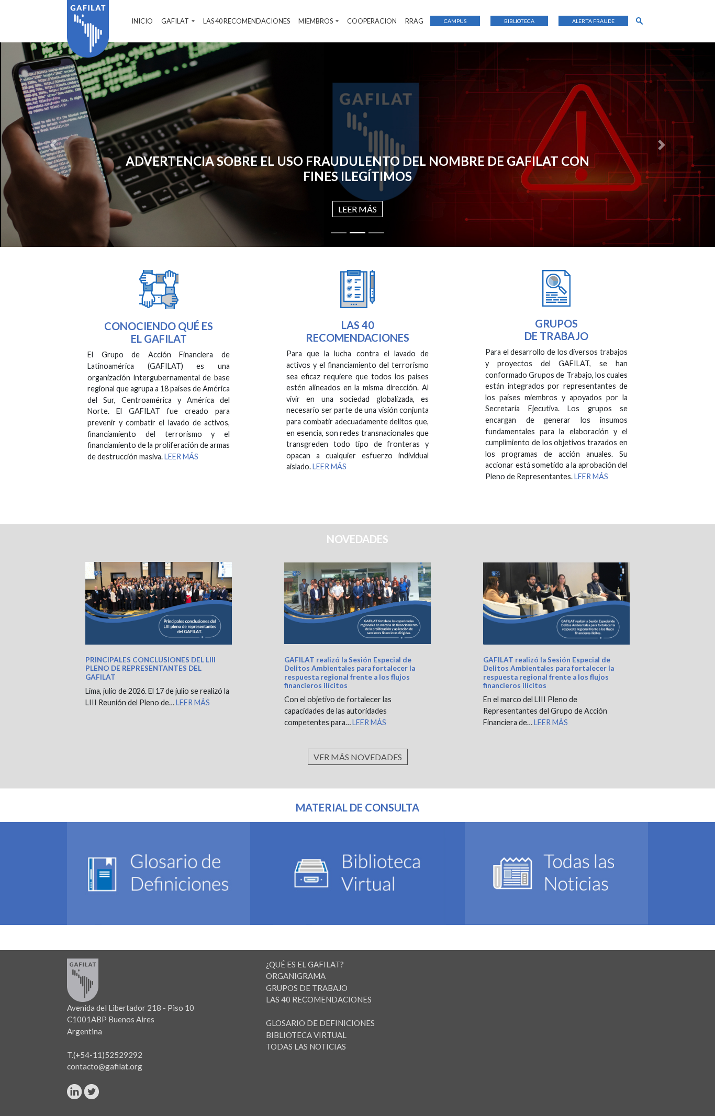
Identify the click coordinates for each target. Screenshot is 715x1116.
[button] (53, 144)
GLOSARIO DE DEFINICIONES (320, 1023)
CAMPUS (455, 21)
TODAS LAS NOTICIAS (306, 1046)
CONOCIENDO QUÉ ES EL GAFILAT (158, 332)
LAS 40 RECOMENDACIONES (246, 21)
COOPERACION (372, 21)
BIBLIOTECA (519, 21)
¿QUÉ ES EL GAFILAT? (305, 964)
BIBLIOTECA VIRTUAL (306, 1035)
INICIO (142, 21)
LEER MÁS (357, 209)
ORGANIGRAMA (296, 975)
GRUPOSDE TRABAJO (556, 329)
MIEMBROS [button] (316, 21)
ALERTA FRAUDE (593, 21)
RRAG (414, 21)
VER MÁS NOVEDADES (358, 757)
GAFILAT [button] (175, 21)
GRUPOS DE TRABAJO (307, 988)
